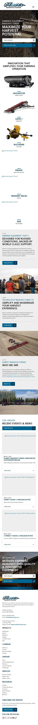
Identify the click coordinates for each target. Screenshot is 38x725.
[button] (33, 7)
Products (6, 628)
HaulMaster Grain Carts (13, 375)
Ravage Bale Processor (29, 376)
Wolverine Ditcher (13, 376)
